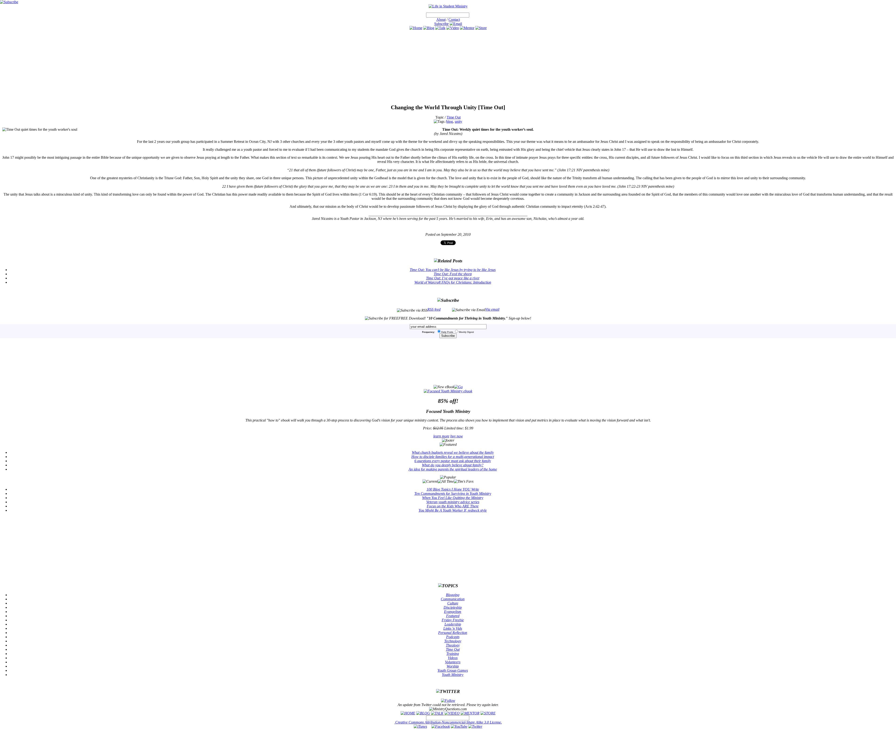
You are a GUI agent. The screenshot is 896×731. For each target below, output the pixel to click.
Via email (492, 309)
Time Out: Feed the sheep (453, 274)
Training (452, 654)
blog (449, 121)
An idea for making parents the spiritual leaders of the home (453, 469)
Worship (453, 666)
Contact (454, 19)
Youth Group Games (453, 670)
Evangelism (452, 612)
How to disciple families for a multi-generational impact (452, 457)
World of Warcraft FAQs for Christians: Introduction (452, 282)
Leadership (452, 624)
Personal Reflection (452, 633)
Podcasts (452, 637)
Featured (452, 616)
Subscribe (441, 24)
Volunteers (452, 662)
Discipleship (453, 607)
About (441, 19)
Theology (453, 645)
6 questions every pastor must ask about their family (452, 461)
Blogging (452, 595)
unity (458, 121)
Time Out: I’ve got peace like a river (453, 278)
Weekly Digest (466, 332)
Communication (453, 599)
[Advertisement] (448, 67)
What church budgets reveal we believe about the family (453, 452)
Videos (453, 658)
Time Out (454, 117)
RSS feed (434, 309)
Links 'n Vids (452, 628)
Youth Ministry (452, 675)
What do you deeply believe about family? (452, 465)
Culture (452, 603)
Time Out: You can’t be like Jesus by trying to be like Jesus (453, 270)
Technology (452, 641)
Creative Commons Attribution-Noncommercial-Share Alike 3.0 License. (448, 722)
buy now (456, 436)
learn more (441, 436)
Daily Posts (447, 332)
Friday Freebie (453, 620)
